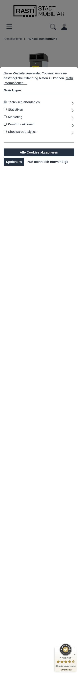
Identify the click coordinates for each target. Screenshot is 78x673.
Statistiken (15, 109)
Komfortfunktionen (21, 124)
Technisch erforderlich (24, 102)
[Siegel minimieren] (75, 651)
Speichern (14, 162)
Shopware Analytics (22, 132)
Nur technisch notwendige (47, 162)
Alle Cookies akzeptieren (39, 152)
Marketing (15, 117)
